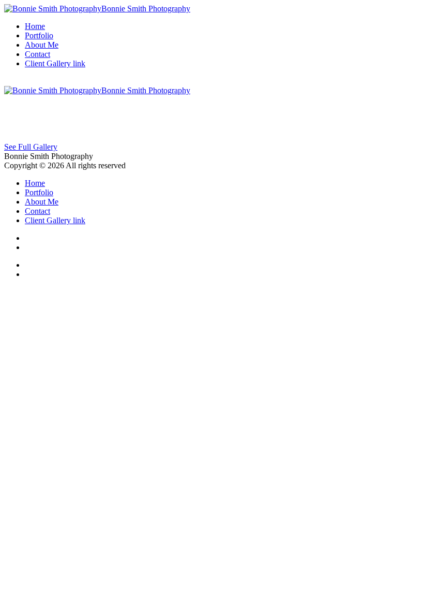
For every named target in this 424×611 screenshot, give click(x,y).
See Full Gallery (30, 146)
